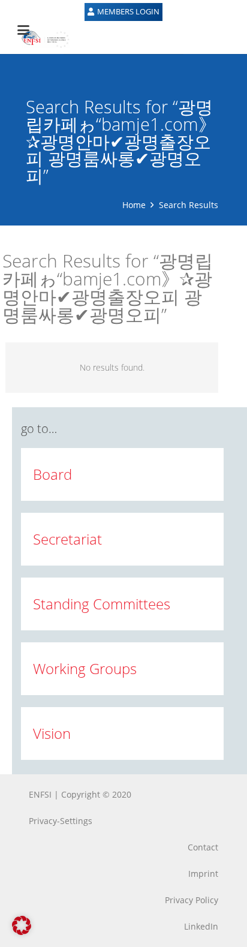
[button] (21, 925)
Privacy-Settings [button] (60, 820)
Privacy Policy (191, 900)
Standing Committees (101, 604)
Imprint (203, 873)
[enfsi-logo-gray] (40, 39)
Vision (52, 733)
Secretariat (67, 539)
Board (52, 474)
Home (134, 205)
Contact (203, 847)
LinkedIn (201, 926)
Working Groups (85, 668)
